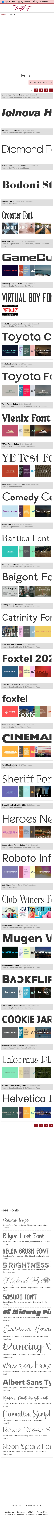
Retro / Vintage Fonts (28, 406)
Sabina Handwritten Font (27, 1329)
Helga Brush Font (26, 1251)
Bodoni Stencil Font (9, 166)
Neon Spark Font (27, 1446)
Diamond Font (7, 130)
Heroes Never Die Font (10, 805)
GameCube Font (8, 241)
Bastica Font (6, 524)
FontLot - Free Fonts (27, 1506)
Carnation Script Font (27, 1414)
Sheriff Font (6, 765)
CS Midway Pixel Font (27, 1312)
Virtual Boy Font (8, 284)
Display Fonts (14, 244)
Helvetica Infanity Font (10, 1086)
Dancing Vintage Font (27, 1348)
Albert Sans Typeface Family (27, 1382)
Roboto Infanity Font (9, 845)
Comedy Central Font (10, 484)
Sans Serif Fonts (15, 97)
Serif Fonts (13, 168)
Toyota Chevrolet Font (10, 324)
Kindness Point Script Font (25, 1398)
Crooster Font (7, 201)
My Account (25, 2)
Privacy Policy (42, 1512)
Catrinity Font (7, 605)
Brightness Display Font (27, 1265)
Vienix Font (6, 404)
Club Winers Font (8, 885)
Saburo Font (20, 1297)
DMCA (30, 1512)
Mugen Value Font (9, 925)
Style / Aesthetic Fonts (31, 97)
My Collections (42, 2)
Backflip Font (7, 965)
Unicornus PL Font (9, 1046)
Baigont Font (7, 564)
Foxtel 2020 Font (8, 645)
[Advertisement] (27, 43)
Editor (21, 95)
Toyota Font (6, 364)
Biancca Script (16, 1220)
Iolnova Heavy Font (9, 95)
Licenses (21, 1512)
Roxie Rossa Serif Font (27, 1431)
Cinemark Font (7, 725)
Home (3, 14)
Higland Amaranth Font (27, 1281)
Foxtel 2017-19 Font (9, 685)
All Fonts (31, 1514)
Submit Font (43, 1514)
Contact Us (9, 1512)
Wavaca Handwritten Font (27, 1365)
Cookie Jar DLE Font (10, 1005)
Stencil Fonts (23, 168)
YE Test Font (6, 444)
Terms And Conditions (16, 1514)
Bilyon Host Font (23, 1236)
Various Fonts (25, 727)
